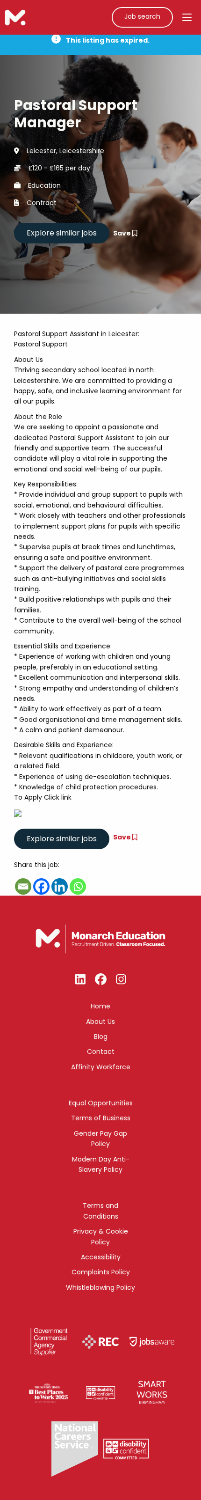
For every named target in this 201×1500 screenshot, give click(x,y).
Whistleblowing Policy (100, 1287)
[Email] (23, 886)
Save (122, 233)
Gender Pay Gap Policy (100, 1138)
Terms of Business (100, 1118)
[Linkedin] (59, 886)
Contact (101, 1051)
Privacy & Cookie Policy (100, 1236)
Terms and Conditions (100, 1211)
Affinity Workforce (100, 1067)
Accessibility (101, 1257)
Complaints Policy (101, 1272)
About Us (100, 1021)
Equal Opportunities (101, 1103)
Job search (142, 16)
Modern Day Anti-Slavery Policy (100, 1164)
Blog (101, 1036)
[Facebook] (41, 886)
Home (100, 1006)
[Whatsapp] (78, 886)
